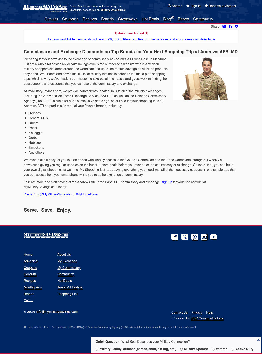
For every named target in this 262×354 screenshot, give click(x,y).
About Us (64, 254)
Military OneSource (113, 10)
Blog (167, 18)
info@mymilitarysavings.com (57, 311)
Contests (30, 274)
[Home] (46, 8)
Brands (107, 18)
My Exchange (67, 261)
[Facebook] (174, 237)
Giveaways (128, 18)
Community (203, 18)
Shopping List (67, 293)
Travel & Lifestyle (69, 287)
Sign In (195, 5)
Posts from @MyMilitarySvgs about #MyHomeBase (61, 194)
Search (176, 5)
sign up (167, 181)
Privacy (196, 312)
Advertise (30, 261)
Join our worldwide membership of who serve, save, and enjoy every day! (131, 36)
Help (209, 312)
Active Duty (244, 348)
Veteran (222, 348)
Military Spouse (196, 348)
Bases (183, 18)
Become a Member (222, 5)
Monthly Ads (33, 287)
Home (28, 254)
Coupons (70, 18)
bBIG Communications (207, 318)
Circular (51, 18)
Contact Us (179, 312)
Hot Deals (150, 18)
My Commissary (69, 267)
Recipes (89, 18)
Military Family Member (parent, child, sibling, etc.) (137, 348)
